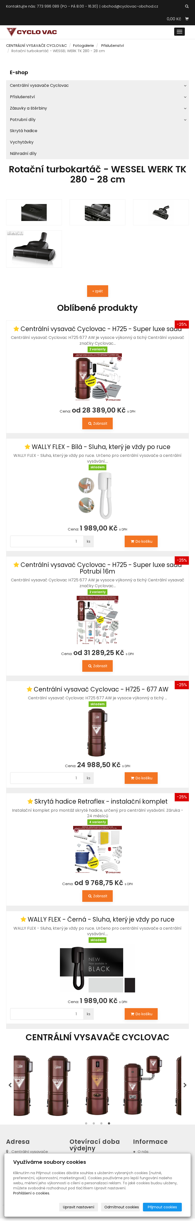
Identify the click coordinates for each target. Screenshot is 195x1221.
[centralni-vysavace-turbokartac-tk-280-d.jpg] (161, 212)
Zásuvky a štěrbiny (28, 108)
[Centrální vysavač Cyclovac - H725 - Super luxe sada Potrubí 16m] (97, 620)
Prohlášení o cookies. (31, 1193)
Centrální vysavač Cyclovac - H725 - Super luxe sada (101, 329)
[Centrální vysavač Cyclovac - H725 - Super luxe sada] (97, 377)
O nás (143, 1151)
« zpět (97, 291)
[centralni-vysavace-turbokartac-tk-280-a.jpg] (34, 249)
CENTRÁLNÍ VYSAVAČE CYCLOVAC (36, 45)
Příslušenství (112, 45)
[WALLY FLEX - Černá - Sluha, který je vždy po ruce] (97, 968)
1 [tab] (86, 1124)
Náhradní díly (23, 153)
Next (185, 1085)
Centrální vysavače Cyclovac (39, 85)
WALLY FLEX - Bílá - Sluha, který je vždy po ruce (101, 447)
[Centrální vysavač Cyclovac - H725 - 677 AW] (97, 732)
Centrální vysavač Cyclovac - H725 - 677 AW (101, 689)
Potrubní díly (23, 120)
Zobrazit (99, 423)
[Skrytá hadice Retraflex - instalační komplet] (97, 850)
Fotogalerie (83, 45)
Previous (9, 1085)
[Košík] (187, 19)
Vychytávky (22, 142)
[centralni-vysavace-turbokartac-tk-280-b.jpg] (34, 212)
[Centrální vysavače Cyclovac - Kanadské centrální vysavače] (31, 32)
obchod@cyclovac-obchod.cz (130, 6)
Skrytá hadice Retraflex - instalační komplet (101, 801)
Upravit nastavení (78, 1207)
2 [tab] (93, 1124)
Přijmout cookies (162, 1207)
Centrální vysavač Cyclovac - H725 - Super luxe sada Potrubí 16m (101, 568)
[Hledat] (187, 6)
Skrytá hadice (23, 131)
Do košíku (143, 541)
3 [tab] (101, 1124)
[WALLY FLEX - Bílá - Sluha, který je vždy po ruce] (97, 495)
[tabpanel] (64, 1085)
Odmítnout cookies (121, 1207)
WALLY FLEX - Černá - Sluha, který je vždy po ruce (101, 919)
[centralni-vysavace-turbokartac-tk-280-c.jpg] (97, 212)
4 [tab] (108, 1124)
